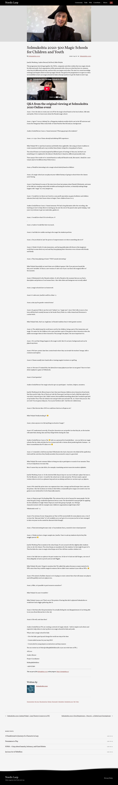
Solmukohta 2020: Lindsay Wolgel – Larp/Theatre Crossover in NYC (28, 716)
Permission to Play (11, 741)
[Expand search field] (111, 3)
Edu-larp (37, 702)
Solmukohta (61, 702)
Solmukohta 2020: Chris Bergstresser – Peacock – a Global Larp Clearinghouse (86, 716)
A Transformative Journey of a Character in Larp (22, 736)
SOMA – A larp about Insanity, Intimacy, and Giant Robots (25, 747)
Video (77, 702)
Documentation (30, 702)
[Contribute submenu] (101, 2)
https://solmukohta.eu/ (63, 672)
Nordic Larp (11, 3)
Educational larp (43, 702)
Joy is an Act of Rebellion (13, 752)
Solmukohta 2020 (34, 56)
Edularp (50, 702)
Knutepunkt (55, 702)
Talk (74, 702)
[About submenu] (107, 2)
